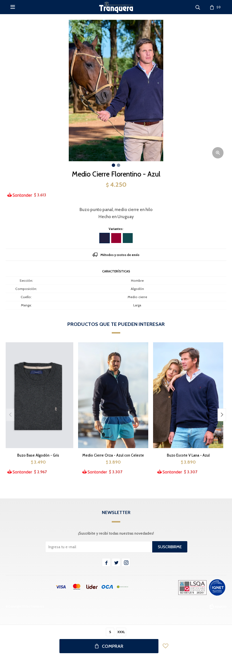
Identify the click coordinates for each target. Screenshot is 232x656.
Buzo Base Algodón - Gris (38, 455)
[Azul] (104, 238)
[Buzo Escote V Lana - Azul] (188, 395)
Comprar (112, 646)
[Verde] (128, 238)
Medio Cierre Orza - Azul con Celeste (113, 455)
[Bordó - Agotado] (116, 238)
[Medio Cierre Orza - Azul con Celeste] (113, 395)
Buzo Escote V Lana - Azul (188, 455)
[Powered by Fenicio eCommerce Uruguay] (217, 606)
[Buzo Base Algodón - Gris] (38, 395)
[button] (222, 414)
